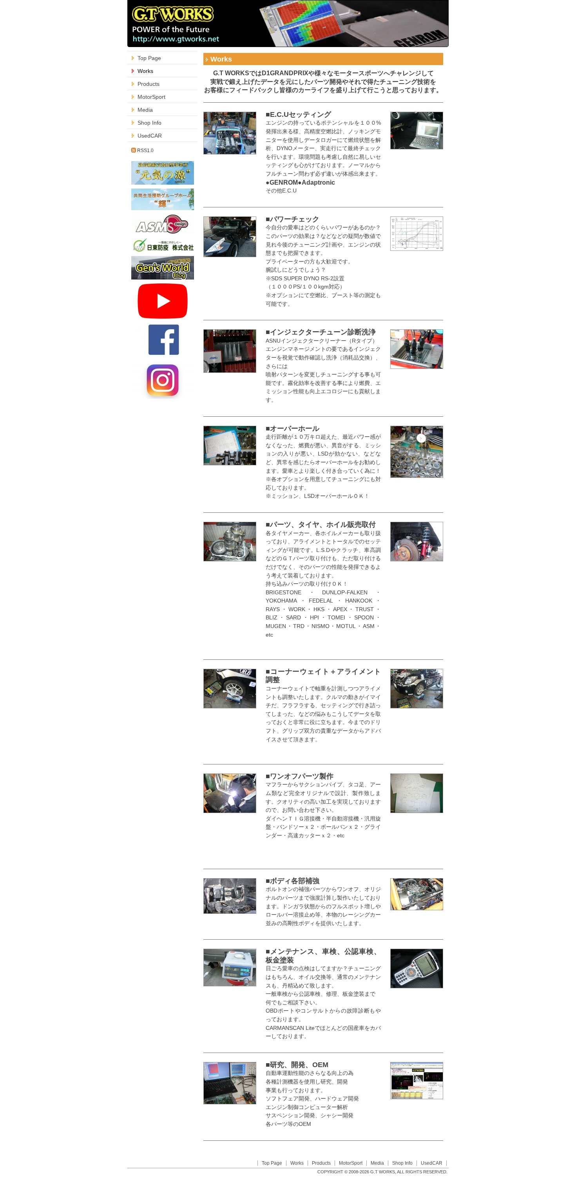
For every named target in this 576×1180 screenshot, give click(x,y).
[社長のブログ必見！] (162, 250)
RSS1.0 (145, 150)
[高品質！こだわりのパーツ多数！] (162, 232)
